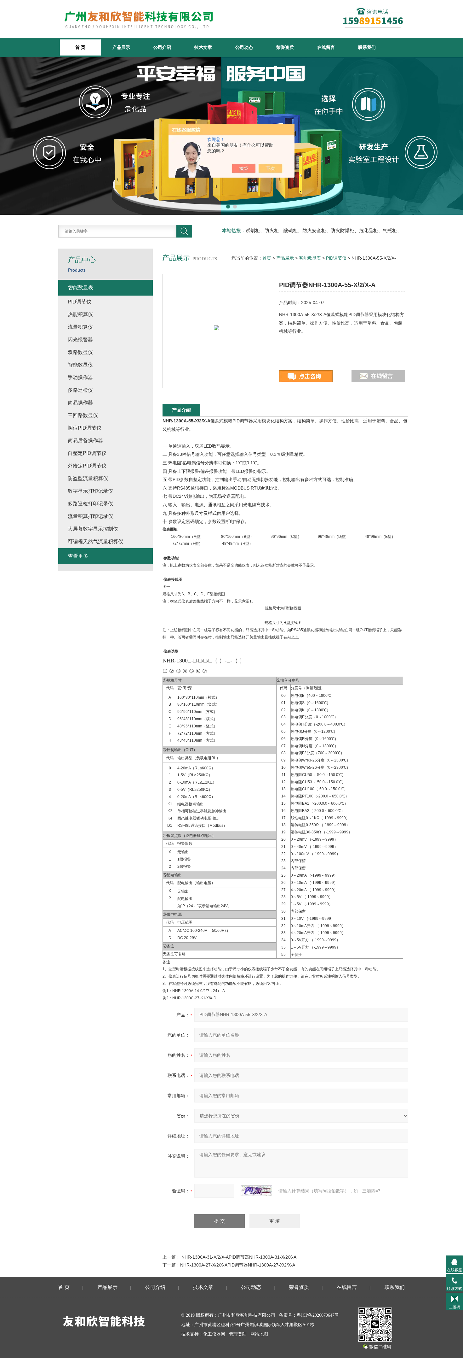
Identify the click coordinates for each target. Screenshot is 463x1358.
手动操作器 (80, 377)
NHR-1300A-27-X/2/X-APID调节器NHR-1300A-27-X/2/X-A (237, 1264)
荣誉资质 (285, 47)
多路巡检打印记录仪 (90, 503)
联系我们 (367, 47)
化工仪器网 (214, 1334)
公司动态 (244, 47)
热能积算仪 (80, 314)
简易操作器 (80, 402)
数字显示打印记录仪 (90, 491)
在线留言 (326, 47)
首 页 (64, 1287)
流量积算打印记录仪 (90, 516)
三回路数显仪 (83, 415)
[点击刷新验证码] (256, 1190)
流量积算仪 (80, 327)
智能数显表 (310, 258)
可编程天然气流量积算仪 (95, 541)
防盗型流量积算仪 (88, 478)
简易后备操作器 (85, 440)
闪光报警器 (80, 339)
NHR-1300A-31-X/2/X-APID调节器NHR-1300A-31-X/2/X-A (238, 1257)
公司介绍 (162, 47)
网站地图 (259, 1334)
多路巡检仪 (80, 390)
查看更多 (78, 556)
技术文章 (203, 47)
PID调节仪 (336, 258)
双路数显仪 (80, 352)
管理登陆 (238, 1334)
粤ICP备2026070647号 (318, 1315)
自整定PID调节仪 (87, 453)
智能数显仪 (80, 364)
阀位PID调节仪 (84, 428)
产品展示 (121, 47)
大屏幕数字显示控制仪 (93, 529)
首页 (266, 258)
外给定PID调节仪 (87, 465)
